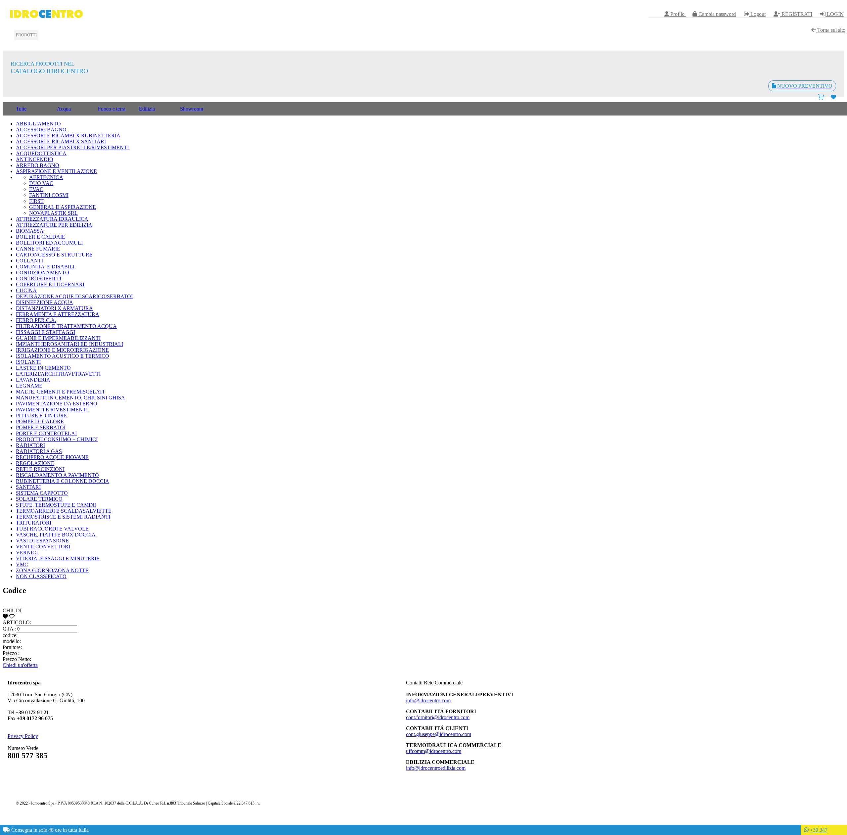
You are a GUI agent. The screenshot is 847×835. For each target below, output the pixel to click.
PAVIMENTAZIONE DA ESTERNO (56, 403)
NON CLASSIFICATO (41, 576)
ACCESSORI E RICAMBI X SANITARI (61, 141)
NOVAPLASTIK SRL (53, 213)
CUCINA (26, 290)
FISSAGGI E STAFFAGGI (45, 332)
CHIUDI (12, 610)
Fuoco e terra (111, 109)
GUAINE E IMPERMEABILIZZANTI (58, 338)
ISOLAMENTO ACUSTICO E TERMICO (62, 356)
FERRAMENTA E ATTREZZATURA (57, 314)
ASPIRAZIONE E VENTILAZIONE (56, 171)
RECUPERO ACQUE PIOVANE (52, 457)
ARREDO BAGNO (37, 165)
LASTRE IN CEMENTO (43, 368)
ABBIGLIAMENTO (38, 123)
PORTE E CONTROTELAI (46, 433)
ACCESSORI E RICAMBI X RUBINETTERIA (68, 135)
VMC (22, 564)
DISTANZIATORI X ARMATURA (54, 308)
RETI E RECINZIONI (40, 469)
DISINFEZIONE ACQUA (44, 302)
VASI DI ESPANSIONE (42, 540)
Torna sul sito (830, 30)
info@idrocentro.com (428, 700)
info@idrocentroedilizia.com (436, 768)
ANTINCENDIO (34, 159)
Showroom (191, 109)
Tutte (21, 109)
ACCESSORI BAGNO (41, 129)
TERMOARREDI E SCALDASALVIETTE (63, 511)
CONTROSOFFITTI (38, 278)
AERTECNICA (46, 177)
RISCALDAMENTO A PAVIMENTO (57, 475)
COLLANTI (29, 260)
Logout (757, 14)
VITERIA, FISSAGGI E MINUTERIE (58, 558)
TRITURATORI (33, 523)
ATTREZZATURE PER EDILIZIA (54, 225)
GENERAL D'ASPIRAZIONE (62, 207)
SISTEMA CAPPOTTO (42, 493)
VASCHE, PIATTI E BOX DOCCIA (56, 534)
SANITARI (28, 487)
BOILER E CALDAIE (40, 237)
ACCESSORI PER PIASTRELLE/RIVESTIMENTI (72, 147)
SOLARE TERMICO (39, 499)
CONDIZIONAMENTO (42, 272)
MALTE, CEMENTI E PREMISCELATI (60, 391)
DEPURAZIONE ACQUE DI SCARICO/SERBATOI (74, 296)
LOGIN (834, 14)
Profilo (677, 14)
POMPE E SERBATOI (41, 427)
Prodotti (26, 34)
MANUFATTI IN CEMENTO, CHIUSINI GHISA (70, 397)
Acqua (64, 109)
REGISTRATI (796, 14)
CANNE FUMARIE (38, 249)
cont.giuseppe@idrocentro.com (438, 734)
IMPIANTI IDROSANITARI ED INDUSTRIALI (69, 344)
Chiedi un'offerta (20, 665)
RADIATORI (30, 445)
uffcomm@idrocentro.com (433, 751)
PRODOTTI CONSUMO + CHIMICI (57, 439)
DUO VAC (41, 183)
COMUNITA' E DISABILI (45, 266)
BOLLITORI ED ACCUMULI (49, 243)
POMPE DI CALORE (40, 421)
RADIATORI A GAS (39, 451)
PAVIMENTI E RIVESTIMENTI (52, 409)
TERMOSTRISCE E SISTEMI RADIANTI (63, 517)
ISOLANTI (28, 362)
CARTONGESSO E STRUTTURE (54, 254)
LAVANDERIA (33, 380)
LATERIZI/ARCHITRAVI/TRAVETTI (58, 374)
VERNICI (27, 552)
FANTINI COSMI (48, 195)
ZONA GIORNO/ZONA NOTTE (52, 570)
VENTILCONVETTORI (43, 546)
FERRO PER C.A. (36, 320)
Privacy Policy (23, 736)
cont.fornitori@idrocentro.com (437, 717)
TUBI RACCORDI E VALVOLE (52, 529)
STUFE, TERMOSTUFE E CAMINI (56, 505)
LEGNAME (29, 386)
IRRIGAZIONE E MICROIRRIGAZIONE (62, 350)
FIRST (36, 201)
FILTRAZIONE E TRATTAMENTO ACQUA (66, 326)
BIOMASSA (30, 231)
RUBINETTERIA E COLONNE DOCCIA (62, 481)
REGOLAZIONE (35, 463)
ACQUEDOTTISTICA (41, 153)
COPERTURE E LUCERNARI (50, 284)
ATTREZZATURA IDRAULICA (52, 219)
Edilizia (147, 109)
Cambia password (716, 14)
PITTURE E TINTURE (41, 415)
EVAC (36, 189)
